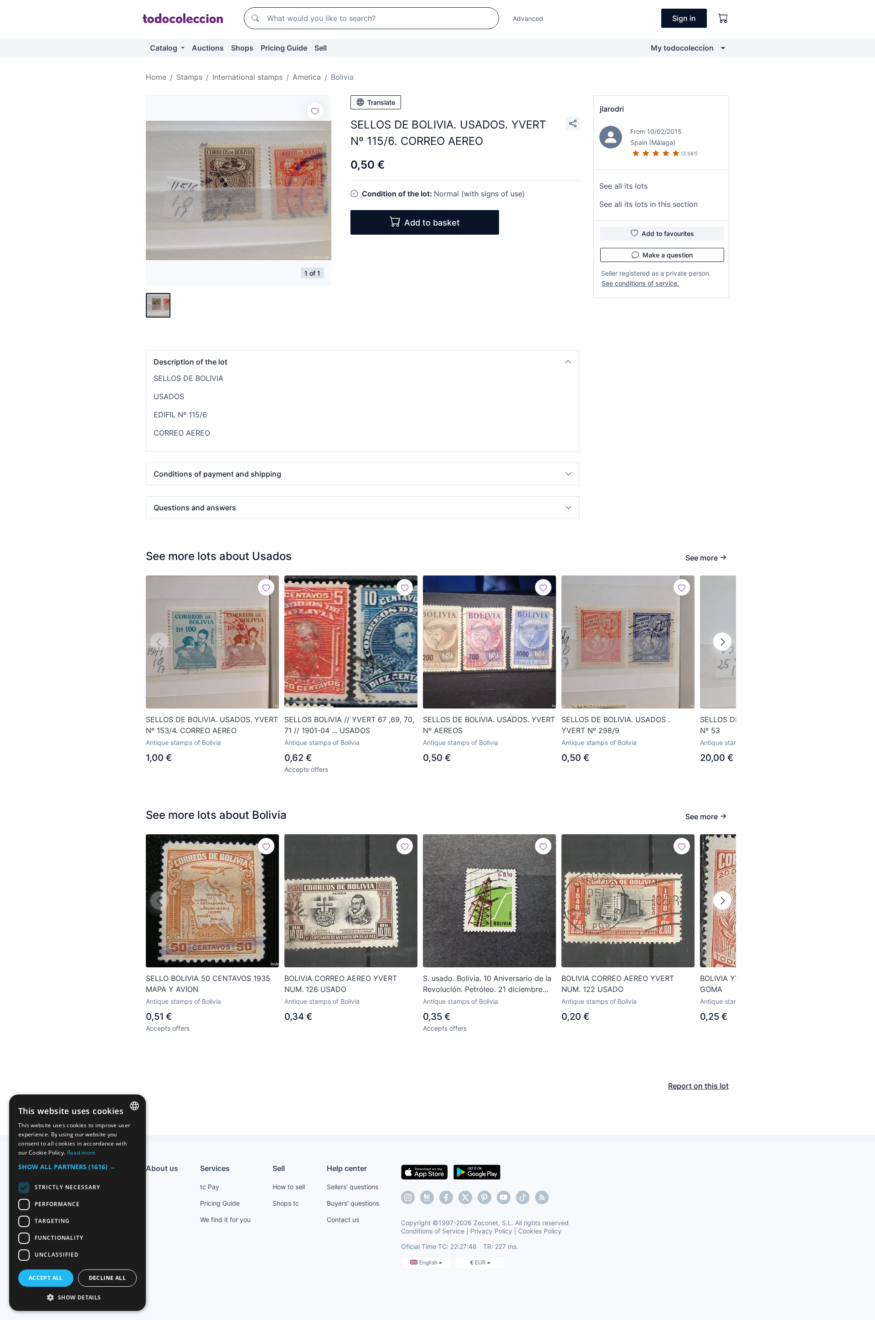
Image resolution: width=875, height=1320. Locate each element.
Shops (242, 47)
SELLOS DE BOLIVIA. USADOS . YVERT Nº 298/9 (615, 725)
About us (162, 1168)
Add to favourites (668, 233)
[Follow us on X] (465, 1197)
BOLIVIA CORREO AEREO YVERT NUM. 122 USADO (617, 984)
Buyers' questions (353, 1203)
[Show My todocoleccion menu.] (723, 48)
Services (215, 1168)
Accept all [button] (46, 1278)
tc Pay (209, 1187)
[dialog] (77, 1202)
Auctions (208, 47)
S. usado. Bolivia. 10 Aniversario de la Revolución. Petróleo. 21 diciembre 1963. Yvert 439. (487, 984)
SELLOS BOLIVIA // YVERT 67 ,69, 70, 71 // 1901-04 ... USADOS (349, 725)
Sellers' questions (352, 1187)
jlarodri (612, 108)
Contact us (343, 1219)
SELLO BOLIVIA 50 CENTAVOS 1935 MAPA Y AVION (208, 984)
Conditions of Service (432, 1231)
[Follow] (315, 111)
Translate (381, 102)
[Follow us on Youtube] (503, 1197)
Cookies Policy (539, 1231)
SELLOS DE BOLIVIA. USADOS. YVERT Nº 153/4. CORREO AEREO (212, 725)
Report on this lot (698, 1085)
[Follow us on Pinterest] (484, 1197)
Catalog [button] (164, 47)
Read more (81, 1152)
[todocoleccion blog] (542, 1197)
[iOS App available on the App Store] (424, 1171)
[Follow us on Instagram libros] (427, 1197)
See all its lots (623, 185)
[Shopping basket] (723, 18)
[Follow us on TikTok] (523, 1197)
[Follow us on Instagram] (408, 1197)
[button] (363, 361)
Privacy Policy (491, 1231)
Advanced (528, 18)
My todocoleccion (682, 47)
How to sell (289, 1187)
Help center (347, 1168)
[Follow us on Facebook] (446, 1197)
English (429, 1262)
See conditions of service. (640, 283)
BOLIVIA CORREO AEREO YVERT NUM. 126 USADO (340, 984)
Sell (320, 47)
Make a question (668, 255)
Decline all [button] (107, 1278)
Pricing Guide (284, 47)
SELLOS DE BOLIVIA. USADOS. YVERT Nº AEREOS (489, 725)
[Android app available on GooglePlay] (476, 1171)
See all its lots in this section (648, 204)
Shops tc (286, 1203)
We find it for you (225, 1219)
